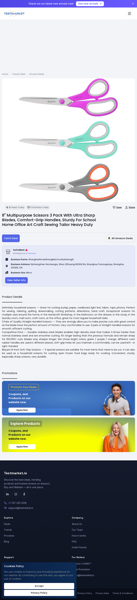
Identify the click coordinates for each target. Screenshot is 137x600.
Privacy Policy (84, 593)
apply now (22, 410)
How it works (79, 535)
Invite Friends (79, 547)
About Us (77, 524)
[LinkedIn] (7, 494)
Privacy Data (102, 593)
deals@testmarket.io (83, 575)
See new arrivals (88, 3)
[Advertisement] (68, 47)
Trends (8, 529)
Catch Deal (11, 238)
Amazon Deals (36, 74)
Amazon (32, 253)
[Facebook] (24, 494)
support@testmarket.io (20, 507)
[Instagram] (15, 494)
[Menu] (129, 13)
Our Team (77, 529)
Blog (6, 541)
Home (5, 74)
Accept (39, 586)
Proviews (9, 535)
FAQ (74, 541)
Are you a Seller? (81, 563)
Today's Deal (18, 74)
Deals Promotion (81, 569)
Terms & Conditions (122, 593)
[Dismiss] (133, 3)
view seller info (16, 280)
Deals (7, 524)
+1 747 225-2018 (17, 502)
